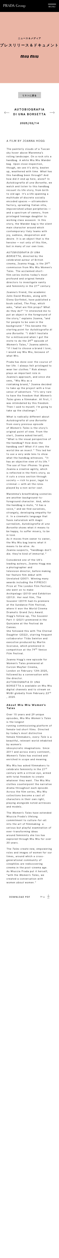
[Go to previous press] (6, 116)
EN (41, 897)
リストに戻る (29, 95)
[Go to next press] (52, 116)
